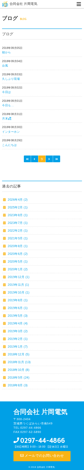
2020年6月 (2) (17, 253)
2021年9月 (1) (17, 238)
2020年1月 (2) (17, 269)
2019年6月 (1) (17, 308)
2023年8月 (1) (17, 215)
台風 (5, 65)
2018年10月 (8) (18, 369)
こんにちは (9, 145)
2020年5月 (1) (17, 261)
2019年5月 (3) (17, 315)
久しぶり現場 (11, 78)
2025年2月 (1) (17, 207)
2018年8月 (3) (17, 385)
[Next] (49, 158)
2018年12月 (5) (18, 354)
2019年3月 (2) (17, 331)
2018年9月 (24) (18, 377)
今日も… (8, 105)
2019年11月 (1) (18, 284)
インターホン (11, 131)
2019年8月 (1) (17, 300)
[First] (27, 158)
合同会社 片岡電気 (24, 3)
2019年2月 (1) (17, 339)
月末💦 (7, 118)
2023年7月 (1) (17, 223)
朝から (6, 52)
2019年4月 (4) (17, 323)
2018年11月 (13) (19, 362)
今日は (6, 92)
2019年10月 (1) (18, 292)
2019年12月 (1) (18, 277)
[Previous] (34, 158)
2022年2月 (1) (17, 230)
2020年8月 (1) (17, 246)
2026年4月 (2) (17, 199)
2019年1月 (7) (17, 346)
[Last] (56, 158)
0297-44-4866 (42, 440)
